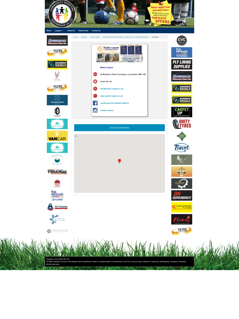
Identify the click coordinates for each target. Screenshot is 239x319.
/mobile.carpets (106, 110)
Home (75, 37)
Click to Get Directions (119, 127)
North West (95, 37)
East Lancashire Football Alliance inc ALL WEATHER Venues (125, 37)
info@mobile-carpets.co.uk (111, 88)
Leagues (84, 37)
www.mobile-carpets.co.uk (111, 96)
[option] (57, 41)
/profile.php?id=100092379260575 (114, 103)
